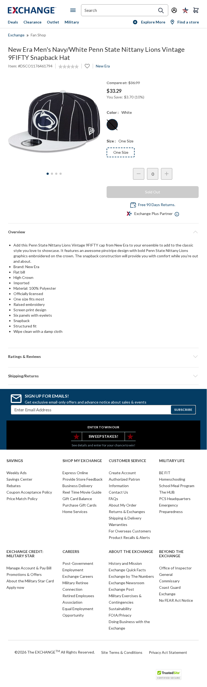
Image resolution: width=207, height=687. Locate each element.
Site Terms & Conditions (121, 652)
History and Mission (125, 563)
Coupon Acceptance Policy (29, 492)
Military (72, 22)
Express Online (75, 472)
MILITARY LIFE (172, 461)
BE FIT (164, 472)
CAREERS (70, 551)
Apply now (15, 587)
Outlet (53, 22)
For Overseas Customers (130, 531)
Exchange (16, 35)
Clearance (32, 22)
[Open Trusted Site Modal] (168, 674)
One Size (120, 152)
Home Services (74, 511)
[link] (68, 66)
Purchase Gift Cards (79, 505)
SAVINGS (14, 461)
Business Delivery (77, 485)
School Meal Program (176, 485)
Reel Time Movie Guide (81, 492)
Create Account (122, 472)
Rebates (13, 485)
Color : (113, 112)
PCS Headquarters (175, 498)
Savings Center (19, 479)
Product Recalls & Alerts (129, 537)
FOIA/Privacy (120, 615)
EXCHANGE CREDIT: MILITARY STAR (24, 553)
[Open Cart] (196, 10)
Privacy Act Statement (168, 652)
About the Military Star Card (30, 581)
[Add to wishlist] (87, 66)
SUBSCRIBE (183, 410)
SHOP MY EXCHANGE (82, 461)
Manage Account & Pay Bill (28, 568)
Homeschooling (172, 479)
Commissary (169, 581)
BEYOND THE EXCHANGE (171, 553)
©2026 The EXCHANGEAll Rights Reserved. (55, 652)
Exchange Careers (77, 576)
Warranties (118, 524)
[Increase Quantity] (166, 174)
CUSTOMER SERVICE (127, 461)
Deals (13, 22)
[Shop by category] (74, 10)
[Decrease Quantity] (138, 174)
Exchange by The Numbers (131, 576)
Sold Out (152, 192)
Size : (111, 141)
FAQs (113, 498)
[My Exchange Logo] (39, 10)
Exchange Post (121, 589)
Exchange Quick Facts (127, 570)
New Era (103, 66)
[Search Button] (161, 10)
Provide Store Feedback (82, 479)
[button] (103, 356)
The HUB (167, 492)
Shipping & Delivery (125, 518)
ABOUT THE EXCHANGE (131, 551)
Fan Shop (38, 35)
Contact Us (118, 492)
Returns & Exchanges (127, 511)
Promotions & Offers (24, 574)
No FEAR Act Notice (176, 600)
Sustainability (120, 608)
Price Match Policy (21, 498)
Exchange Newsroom (126, 582)
